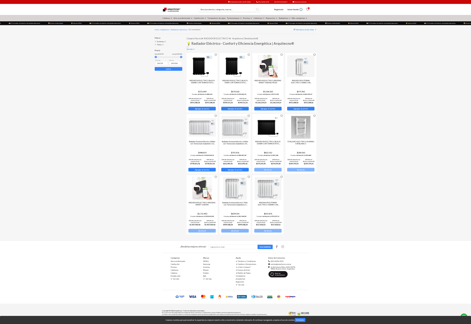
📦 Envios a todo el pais (52, 23)
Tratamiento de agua (216, 18)
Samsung (206, 264)
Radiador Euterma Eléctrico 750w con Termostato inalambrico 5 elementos (235, 205)
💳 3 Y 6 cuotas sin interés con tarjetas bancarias (21, 23)
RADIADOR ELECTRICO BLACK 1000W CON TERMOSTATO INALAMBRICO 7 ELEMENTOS (202, 82)
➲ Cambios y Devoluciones (246, 264)
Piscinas (247, 18)
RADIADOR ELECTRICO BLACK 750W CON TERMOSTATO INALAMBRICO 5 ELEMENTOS (235, 82)
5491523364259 (281, 2)
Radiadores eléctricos (179, 30)
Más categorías (299, 18)
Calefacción (199, 18)
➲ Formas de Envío (243, 270)
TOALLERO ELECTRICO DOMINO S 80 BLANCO (300, 142)
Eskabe (206, 273)
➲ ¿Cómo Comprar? (243, 267)
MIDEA (206, 261)
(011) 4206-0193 (263, 2)
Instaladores (240, 276)
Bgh (204, 276)
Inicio (157, 30)
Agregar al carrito (202, 109)
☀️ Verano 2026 (73, 23)
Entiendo (300, 320)
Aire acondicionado (182, 18)
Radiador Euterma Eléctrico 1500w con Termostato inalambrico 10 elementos (235, 143)
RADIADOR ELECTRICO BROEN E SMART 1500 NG (202, 204)
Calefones (258, 18)
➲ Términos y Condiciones (246, 261)
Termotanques (233, 18)
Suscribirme (265, 247)
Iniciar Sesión (293, 9)
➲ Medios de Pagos (243, 273)
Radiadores (284, 18)
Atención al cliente (300, 2)
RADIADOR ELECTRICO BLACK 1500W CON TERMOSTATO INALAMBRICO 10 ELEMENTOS (268, 143)
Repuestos (271, 18)
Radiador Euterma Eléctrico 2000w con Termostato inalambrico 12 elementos (202, 143)
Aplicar (168, 69)
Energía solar (175, 276)
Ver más (176, 279)
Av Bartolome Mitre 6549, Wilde (240, 2)
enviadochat (240, 279)
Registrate (278, 9)
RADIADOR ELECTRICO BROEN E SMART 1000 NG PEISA (268, 81)
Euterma (206, 267)
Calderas (167, 18)
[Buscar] (257, 9)
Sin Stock (268, 170)
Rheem (206, 270)
